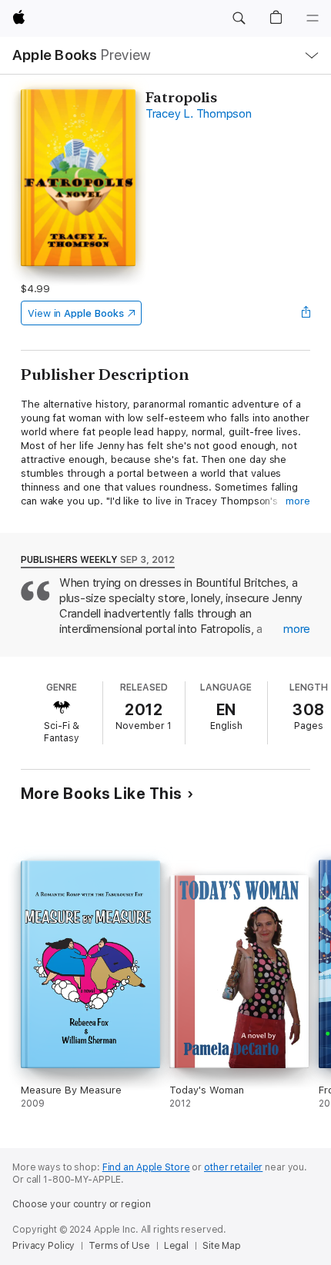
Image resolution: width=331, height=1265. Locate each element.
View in (76, 313)
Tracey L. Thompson (198, 114)
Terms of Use (119, 1245)
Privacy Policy (43, 1245)
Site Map (221, 1245)
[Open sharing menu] (305, 313)
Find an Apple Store (146, 1167)
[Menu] (312, 18)
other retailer (233, 1167)
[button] (238, 18)
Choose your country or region (81, 1204)
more (298, 501)
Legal (176, 1245)
